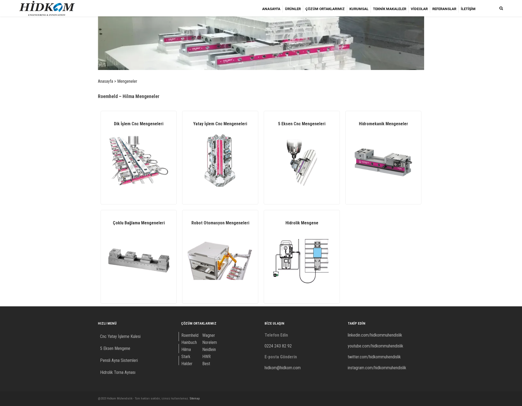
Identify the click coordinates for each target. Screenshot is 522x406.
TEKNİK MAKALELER (389, 9)
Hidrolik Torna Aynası (117, 372)
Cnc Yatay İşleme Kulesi (120, 336)
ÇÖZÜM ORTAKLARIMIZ (325, 9)
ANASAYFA (271, 9)
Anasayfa (105, 81)
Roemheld (189, 335)
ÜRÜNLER (293, 9)
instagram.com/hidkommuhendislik (377, 367)
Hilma (186, 349)
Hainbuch (189, 342)
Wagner (208, 335)
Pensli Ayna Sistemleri (119, 360)
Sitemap (195, 398)
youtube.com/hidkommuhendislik (375, 346)
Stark (185, 356)
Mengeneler (127, 81)
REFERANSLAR (444, 9)
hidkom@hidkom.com (283, 367)
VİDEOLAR (419, 9)
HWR (206, 356)
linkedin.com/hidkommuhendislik (375, 335)
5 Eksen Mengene (115, 348)
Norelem (209, 342)
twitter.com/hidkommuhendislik (374, 356)
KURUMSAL (358, 9)
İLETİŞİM (468, 9)
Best (206, 363)
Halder (186, 363)
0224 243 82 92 (278, 346)
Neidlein (209, 349)
